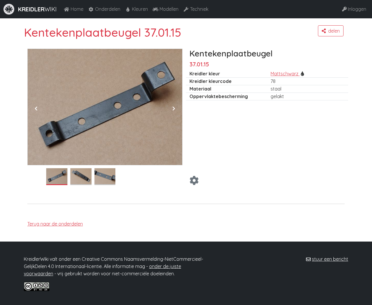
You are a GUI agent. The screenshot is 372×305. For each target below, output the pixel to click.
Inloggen (357, 9)
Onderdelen (107, 9)
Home (77, 9)
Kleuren (140, 9)
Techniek (199, 9)
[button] (331, 30)
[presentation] (36, 108)
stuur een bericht (330, 259)
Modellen (169, 9)
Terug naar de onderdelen (55, 224)
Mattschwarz (285, 74)
